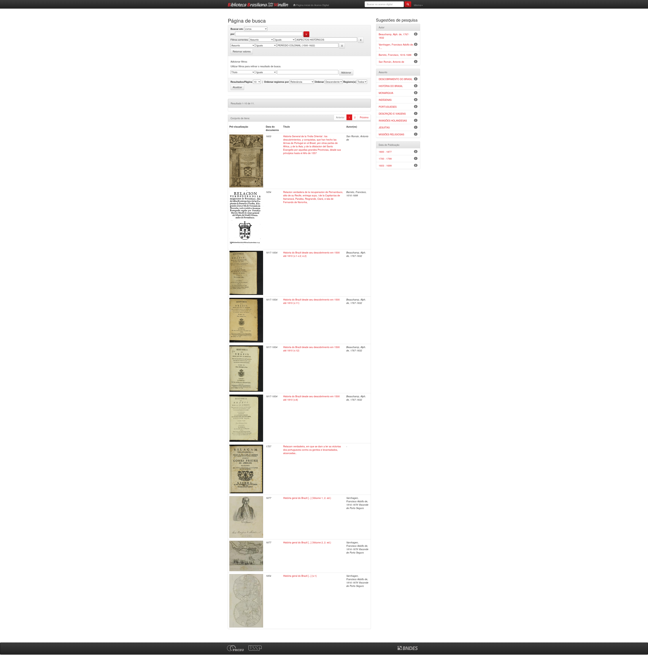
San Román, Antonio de (391, 61)
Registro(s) (349, 81)
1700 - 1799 (385, 158)
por (232, 34)
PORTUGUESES (388, 106)
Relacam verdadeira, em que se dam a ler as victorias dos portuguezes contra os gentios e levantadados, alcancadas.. (312, 450)
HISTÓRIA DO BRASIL (391, 86)
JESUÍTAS (384, 127)
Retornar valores (242, 51)
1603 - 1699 (385, 165)
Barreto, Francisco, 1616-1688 (395, 54)
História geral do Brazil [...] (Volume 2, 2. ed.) (307, 542)
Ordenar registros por (276, 81)
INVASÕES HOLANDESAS (393, 120)
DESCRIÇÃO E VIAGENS (392, 113)
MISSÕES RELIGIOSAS (391, 134)
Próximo (364, 117)
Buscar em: (237, 29)
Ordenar (319, 81)
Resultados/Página (241, 81)
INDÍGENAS (385, 99)
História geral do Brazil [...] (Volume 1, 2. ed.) (307, 498)
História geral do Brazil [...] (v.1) (300, 575)
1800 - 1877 (385, 151)
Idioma (417, 5)
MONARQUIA (386, 93)
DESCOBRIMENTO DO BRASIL (395, 79)
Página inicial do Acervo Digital (312, 5)
